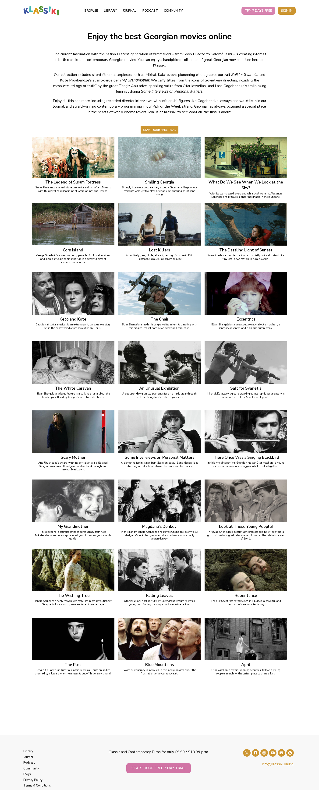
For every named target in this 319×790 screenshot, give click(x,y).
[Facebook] (255, 753)
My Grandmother (135, 80)
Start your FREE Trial (159, 129)
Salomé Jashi (221, 54)
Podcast (150, 11)
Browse (91, 11)
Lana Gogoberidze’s (231, 85)
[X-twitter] (247, 753)
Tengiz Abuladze (133, 85)
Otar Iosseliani (194, 85)
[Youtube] (272, 753)
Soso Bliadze (194, 54)
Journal (129, 11)
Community (173, 11)
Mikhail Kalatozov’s (161, 74)
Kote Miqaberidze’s (76, 80)
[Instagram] (264, 753)
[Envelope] (281, 753)
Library (110, 11)
